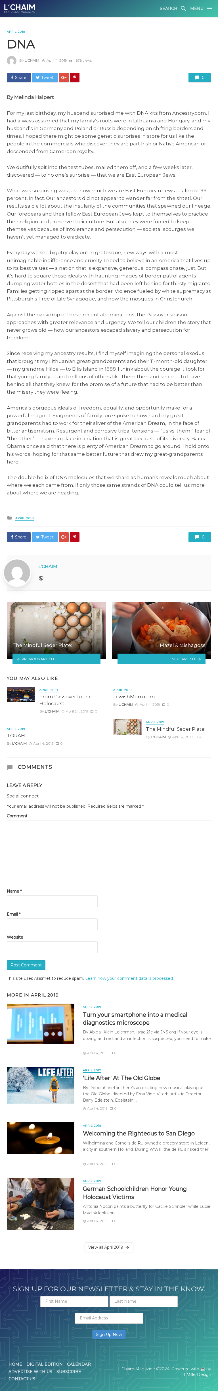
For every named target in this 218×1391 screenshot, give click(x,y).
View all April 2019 (105, 1247)
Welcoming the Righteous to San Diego (139, 1133)
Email (13, 914)
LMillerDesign (197, 1374)
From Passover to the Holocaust (65, 700)
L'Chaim (32, 60)
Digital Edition (44, 1364)
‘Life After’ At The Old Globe (121, 1077)
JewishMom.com (134, 696)
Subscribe (68, 1371)
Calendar (79, 1364)
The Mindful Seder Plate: (175, 729)
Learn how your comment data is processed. (129, 978)
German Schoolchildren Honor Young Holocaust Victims (135, 1192)
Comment (17, 815)
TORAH (16, 735)
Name (14, 891)
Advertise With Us (30, 1371)
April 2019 (16, 32)
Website (15, 937)
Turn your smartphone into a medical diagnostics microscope (135, 1018)
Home (15, 1364)
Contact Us (22, 1378)
